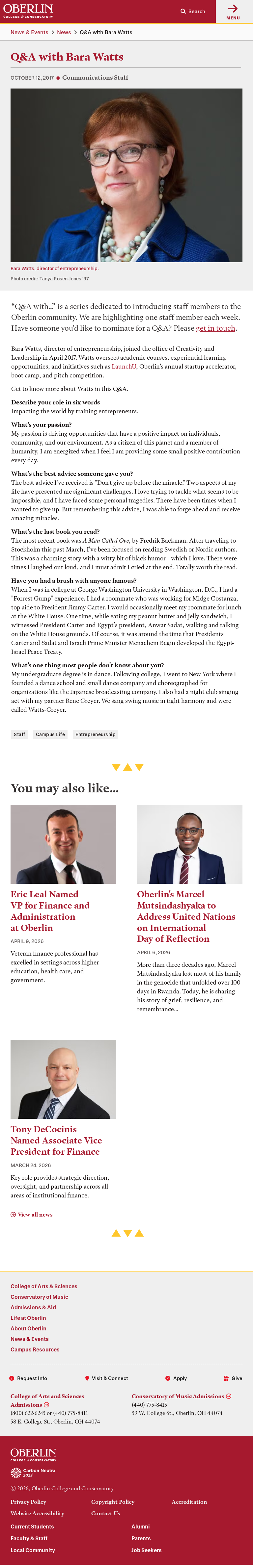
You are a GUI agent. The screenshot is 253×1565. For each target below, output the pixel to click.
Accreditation (189, 1502)
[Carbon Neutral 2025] (126, 1473)
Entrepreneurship (95, 734)
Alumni (140, 1526)
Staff (19, 734)
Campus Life (50, 734)
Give (237, 1378)
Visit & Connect (110, 1378)
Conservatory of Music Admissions (178, 1396)
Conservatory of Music (39, 1297)
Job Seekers (146, 1550)
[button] (190, 11)
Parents (141, 1538)
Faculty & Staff (29, 1538)
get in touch (215, 328)
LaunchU (124, 366)
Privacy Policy (28, 1502)
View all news (35, 1214)
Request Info (32, 1378)
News (64, 32)
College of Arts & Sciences (44, 1286)
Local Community (33, 1550)
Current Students (32, 1526)
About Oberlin (28, 1328)
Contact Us (105, 1513)
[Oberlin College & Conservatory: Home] (28, 11)
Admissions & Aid (33, 1307)
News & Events (29, 32)
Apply (180, 1378)
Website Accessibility (37, 1513)
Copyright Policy (112, 1502)
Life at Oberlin (28, 1318)
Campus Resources (35, 1349)
